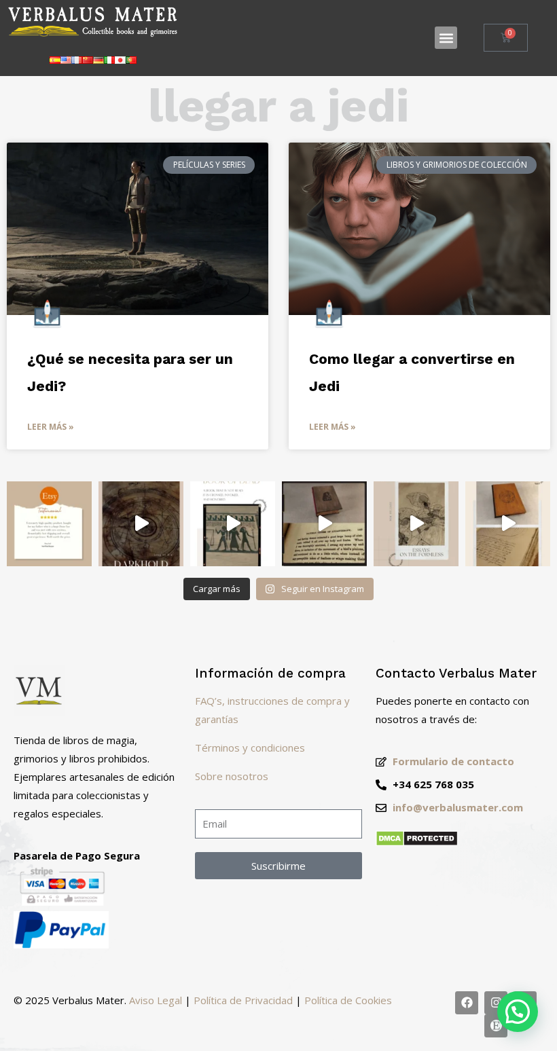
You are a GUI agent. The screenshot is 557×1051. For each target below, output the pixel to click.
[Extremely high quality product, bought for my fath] (49, 523)
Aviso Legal (155, 1000)
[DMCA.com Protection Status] (417, 842)
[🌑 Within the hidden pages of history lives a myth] (324, 523)
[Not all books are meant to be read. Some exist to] (140, 523)
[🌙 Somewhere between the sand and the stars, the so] (232, 523)
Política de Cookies (348, 1000)
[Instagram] (495, 1002)
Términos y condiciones (250, 747)
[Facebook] (466, 1002)
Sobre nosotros (231, 776)
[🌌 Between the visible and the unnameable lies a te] (416, 523)
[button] (446, 37)
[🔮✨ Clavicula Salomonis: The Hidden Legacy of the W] (507, 523)
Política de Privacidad (243, 1000)
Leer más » (50, 426)
